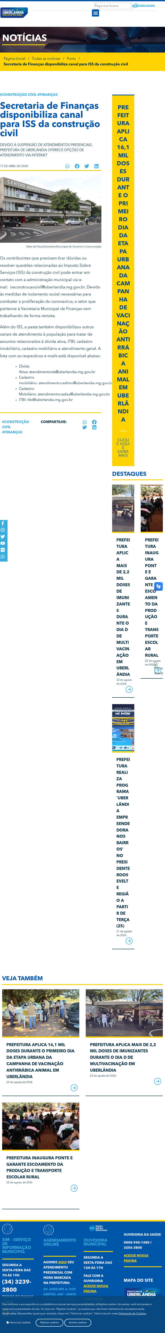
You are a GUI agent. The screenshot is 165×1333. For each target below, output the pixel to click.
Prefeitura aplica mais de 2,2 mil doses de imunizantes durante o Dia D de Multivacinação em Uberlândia (123, 1058)
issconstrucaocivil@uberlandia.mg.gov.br (47, 287)
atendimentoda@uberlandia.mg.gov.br (62, 372)
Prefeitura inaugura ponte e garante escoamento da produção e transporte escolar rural (152, 598)
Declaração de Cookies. (132, 1313)
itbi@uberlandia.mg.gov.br (50, 400)
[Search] (135, 5)
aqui (62, 1262)
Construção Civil (19, 95)
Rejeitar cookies (49, 1322)
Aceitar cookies (78, 1322)
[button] (95, 13)
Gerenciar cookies (20, 1322)
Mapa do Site (138, 1281)
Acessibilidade (143, 6)
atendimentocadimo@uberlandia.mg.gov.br (76, 383)
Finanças (49, 95)
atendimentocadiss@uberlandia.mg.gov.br (74, 394)
